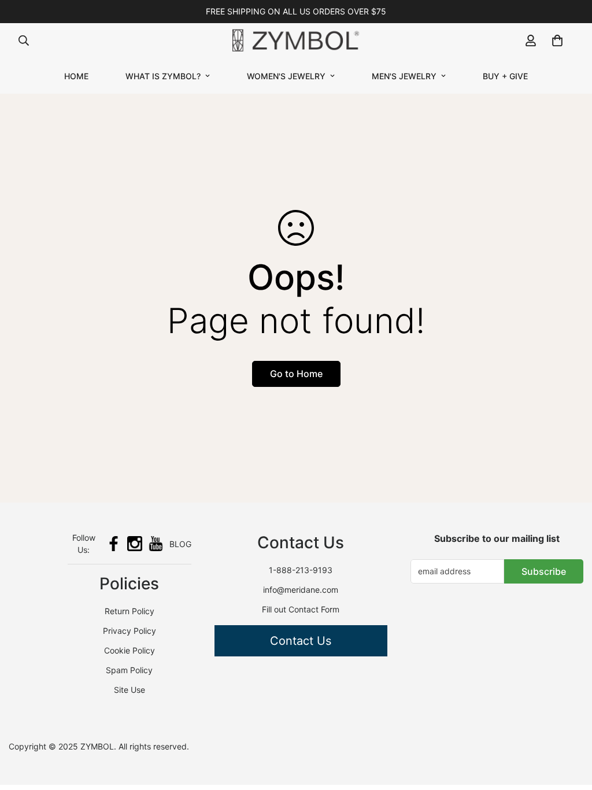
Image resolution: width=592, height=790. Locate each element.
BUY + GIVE (505, 76)
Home (76, 76)
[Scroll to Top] (569, 727)
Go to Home (296, 373)
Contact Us (300, 641)
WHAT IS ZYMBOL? (163, 76)
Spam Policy (129, 670)
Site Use (129, 690)
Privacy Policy (129, 631)
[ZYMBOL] (296, 40)
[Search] (24, 40)
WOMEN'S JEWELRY (286, 76)
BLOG (180, 544)
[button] (557, 40)
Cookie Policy (129, 650)
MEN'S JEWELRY (404, 76)
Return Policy (129, 611)
